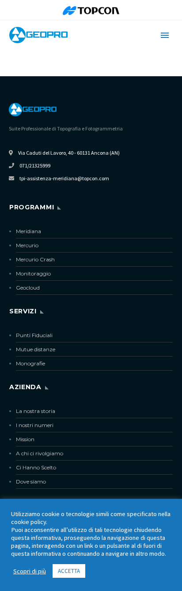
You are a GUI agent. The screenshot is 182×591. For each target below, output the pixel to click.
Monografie (30, 363)
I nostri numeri (34, 425)
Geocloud (28, 287)
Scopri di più (29, 571)
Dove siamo (31, 481)
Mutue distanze (35, 349)
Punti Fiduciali (34, 335)
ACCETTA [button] (69, 571)
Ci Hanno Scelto (36, 467)
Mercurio (27, 245)
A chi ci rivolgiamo (39, 453)
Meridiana (28, 231)
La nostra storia (35, 411)
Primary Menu (165, 35)
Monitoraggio (33, 273)
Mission (25, 439)
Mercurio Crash (35, 259)
